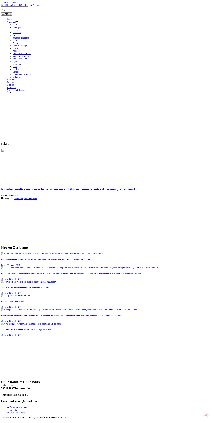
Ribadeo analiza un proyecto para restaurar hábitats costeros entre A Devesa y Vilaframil (68, 189)
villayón (16, 77)
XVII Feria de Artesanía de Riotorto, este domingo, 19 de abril (26, 329)
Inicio (9, 19)
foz (14, 35)
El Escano (11, 87)
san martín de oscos (22, 53)
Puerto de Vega (20, 45)
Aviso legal (12, 410)
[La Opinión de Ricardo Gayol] (16, 295)
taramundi (17, 64)
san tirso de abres (21, 56)
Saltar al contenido (9, 2)
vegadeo (17, 72)
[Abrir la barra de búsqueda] (3, 11)
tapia (15, 61)
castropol (17, 27)
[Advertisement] (88, 117)
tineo (15, 66)
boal (15, 24)
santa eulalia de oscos (22, 58)
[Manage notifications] (206, 415)
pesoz (15, 48)
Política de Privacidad (17, 407)
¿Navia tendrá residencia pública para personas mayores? (25, 287)
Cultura (10, 85)
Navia (15, 43)
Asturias (11, 79)
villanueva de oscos (22, 74)
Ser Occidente (30, 198)
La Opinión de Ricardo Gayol (13, 301)
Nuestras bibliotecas (16, 90)
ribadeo (16, 51)
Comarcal (11, 22)
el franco (17, 32)
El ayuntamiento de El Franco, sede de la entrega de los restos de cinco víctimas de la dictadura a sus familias (46, 259)
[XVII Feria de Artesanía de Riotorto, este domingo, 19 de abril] (31, 324)
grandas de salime (21, 37)
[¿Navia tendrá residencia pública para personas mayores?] (28, 281)
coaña (15, 30)
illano (15, 40)
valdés (16, 69)
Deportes (11, 82)
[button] (2, 420)
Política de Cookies (16, 412)
